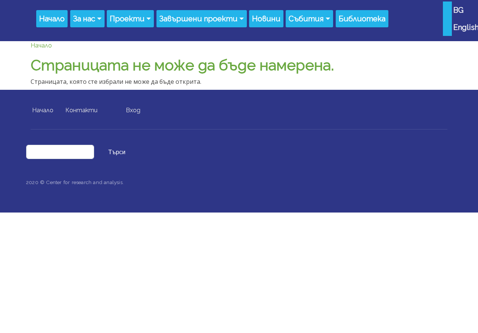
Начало (52, 18)
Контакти (81, 110)
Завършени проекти (198, 18)
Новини (266, 18)
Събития (306, 18)
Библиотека (362, 18)
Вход (133, 110)
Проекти (127, 18)
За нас (84, 18)
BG (458, 10)
